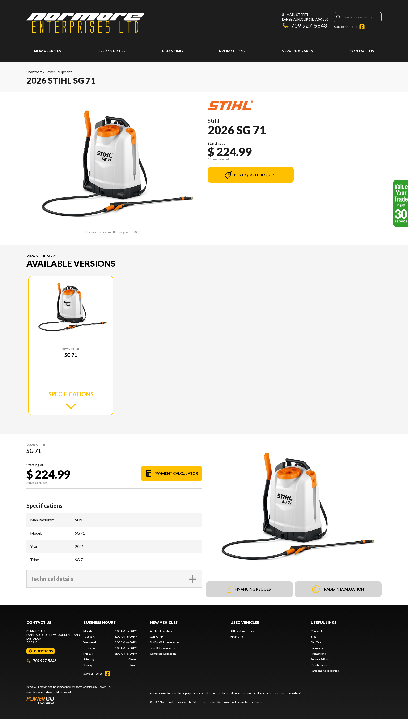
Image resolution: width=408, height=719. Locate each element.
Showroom (34, 72)
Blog (313, 636)
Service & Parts (297, 51)
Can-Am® (156, 636)
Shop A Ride (53, 692)
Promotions (232, 51)
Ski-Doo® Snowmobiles (164, 642)
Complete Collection (163, 653)
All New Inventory (161, 631)
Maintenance (319, 665)
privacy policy (231, 702)
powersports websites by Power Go (88, 686)
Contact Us (361, 51)
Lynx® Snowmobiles (162, 648)
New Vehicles (47, 51)
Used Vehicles (112, 51)
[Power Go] (68, 700)
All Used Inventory (242, 631)
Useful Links (323, 622)
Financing (172, 51)
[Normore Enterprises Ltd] (85, 23)
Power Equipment (58, 72)
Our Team (317, 642)
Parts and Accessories (325, 670)
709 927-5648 (309, 25)
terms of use (253, 702)
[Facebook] (362, 27)
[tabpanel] (110, 648)
